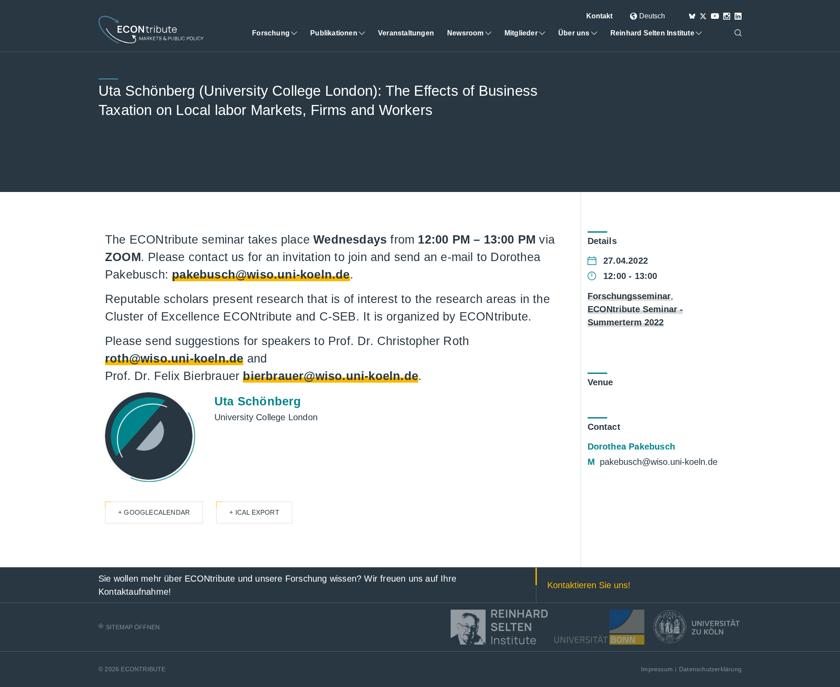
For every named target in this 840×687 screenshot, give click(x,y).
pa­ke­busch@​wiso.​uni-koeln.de (659, 462)
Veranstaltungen (406, 33)
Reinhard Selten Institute (652, 33)
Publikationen (333, 33)
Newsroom (465, 33)
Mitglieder (521, 33)
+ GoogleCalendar (154, 512)
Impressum (657, 669)
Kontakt (599, 16)
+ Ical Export (254, 512)
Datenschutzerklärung (710, 669)
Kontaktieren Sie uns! (588, 585)
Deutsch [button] (652, 16)
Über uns (574, 33)
